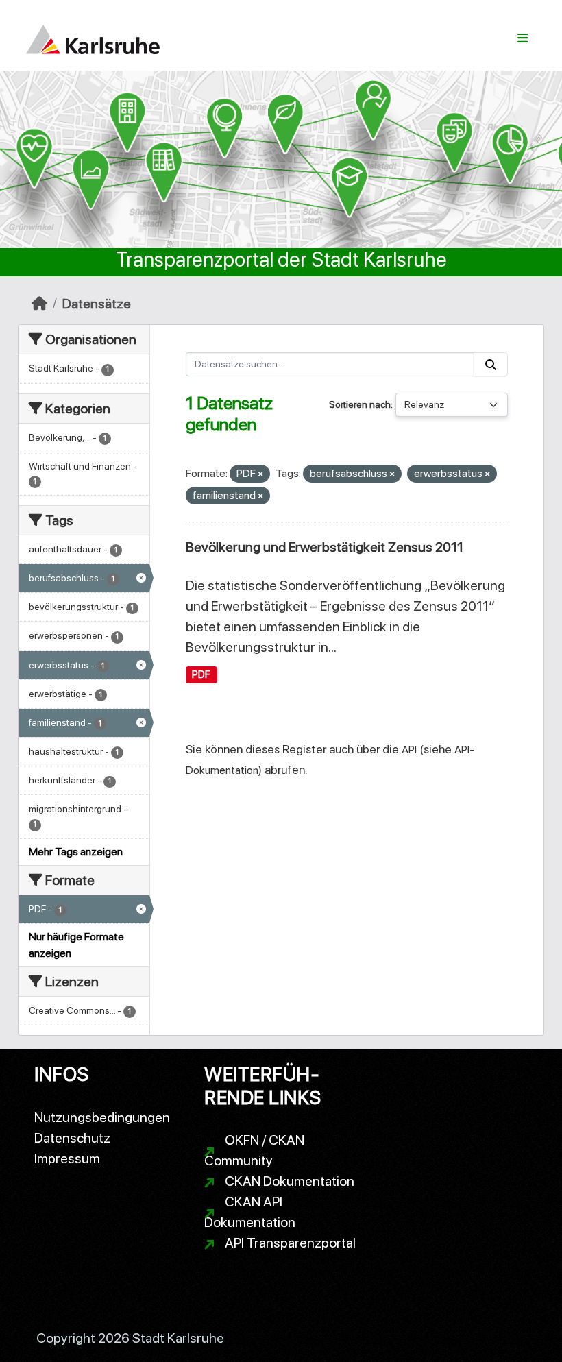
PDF (201, 674)
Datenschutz (72, 1138)
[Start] (39, 303)
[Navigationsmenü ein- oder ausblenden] (522, 38)
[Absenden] (491, 364)
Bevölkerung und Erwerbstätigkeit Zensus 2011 (324, 547)
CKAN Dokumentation (289, 1181)
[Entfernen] (260, 474)
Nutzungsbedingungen (102, 1117)
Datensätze (96, 303)
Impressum (67, 1158)
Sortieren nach (360, 404)
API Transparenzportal (290, 1243)
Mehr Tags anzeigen (76, 851)
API (409, 749)
